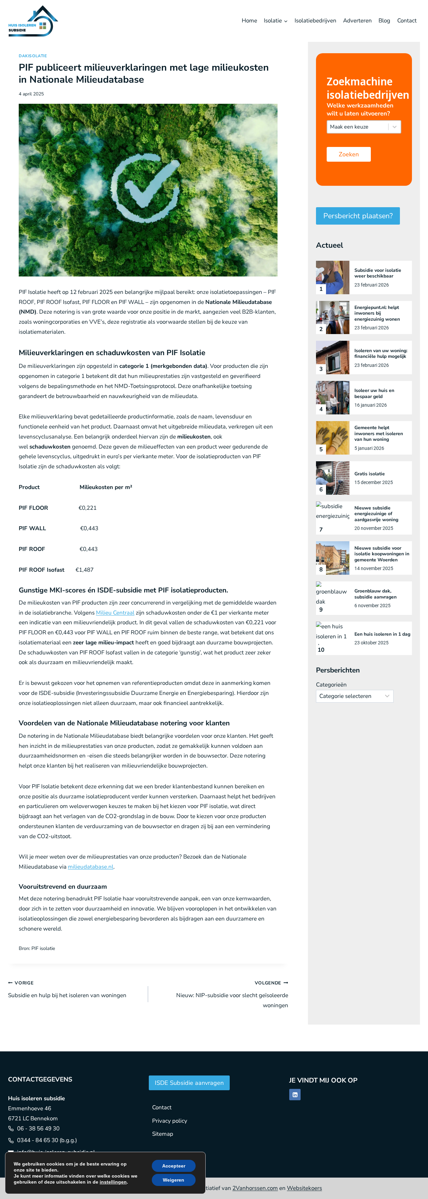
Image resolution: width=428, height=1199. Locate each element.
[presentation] (332, 277)
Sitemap (162, 1134)
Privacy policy (169, 1121)
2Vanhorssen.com (255, 1188)
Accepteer (173, 1166)
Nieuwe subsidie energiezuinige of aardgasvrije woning (376, 514)
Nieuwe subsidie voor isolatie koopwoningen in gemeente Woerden (381, 554)
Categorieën (331, 685)
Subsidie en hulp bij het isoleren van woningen (67, 989)
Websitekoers (304, 1188)
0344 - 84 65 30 (37, 1140)
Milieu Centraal (115, 613)
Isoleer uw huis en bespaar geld (374, 393)
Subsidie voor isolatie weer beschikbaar (377, 273)
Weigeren (173, 1180)
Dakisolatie (33, 56)
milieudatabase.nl (90, 867)
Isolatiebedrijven (315, 20)
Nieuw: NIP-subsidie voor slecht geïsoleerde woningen (232, 994)
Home (249, 20)
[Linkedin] (295, 1094)
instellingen (113, 1182)
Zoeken (349, 154)
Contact (407, 20)
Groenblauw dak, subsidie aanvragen (375, 594)
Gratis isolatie (369, 474)
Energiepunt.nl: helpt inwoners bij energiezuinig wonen (377, 313)
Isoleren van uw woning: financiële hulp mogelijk (380, 353)
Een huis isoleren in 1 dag (382, 634)
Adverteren (357, 20)
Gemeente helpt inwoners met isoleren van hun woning (378, 434)
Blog (384, 20)
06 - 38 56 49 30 (38, 1128)
